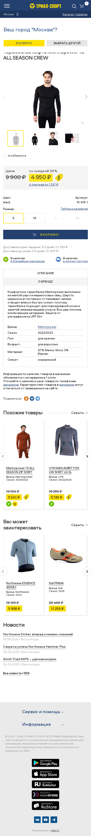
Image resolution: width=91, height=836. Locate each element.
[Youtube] (45, 819)
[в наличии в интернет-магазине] (15, 503)
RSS (27, 673)
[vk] (32, 398)
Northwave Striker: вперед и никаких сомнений (38, 634)
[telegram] (37, 398)
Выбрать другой (67, 43)
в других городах (75, 261)
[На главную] (45, 6)
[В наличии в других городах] (51, 503)
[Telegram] (54, 819)
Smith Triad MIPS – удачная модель (30, 659)
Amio (55, 830)
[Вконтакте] (37, 819)
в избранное (17, 155)
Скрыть (77, 413)
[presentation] (7, 96)
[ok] (26, 398)
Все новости (12, 673)
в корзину (49, 234)
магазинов (11, 385)
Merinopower (47, 327)
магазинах (66, 385)
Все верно (24, 43)
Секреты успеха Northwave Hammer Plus (34, 646)
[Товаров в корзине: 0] (82, 6)
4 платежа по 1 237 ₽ (43, 184)
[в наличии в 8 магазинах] (8, 503)
